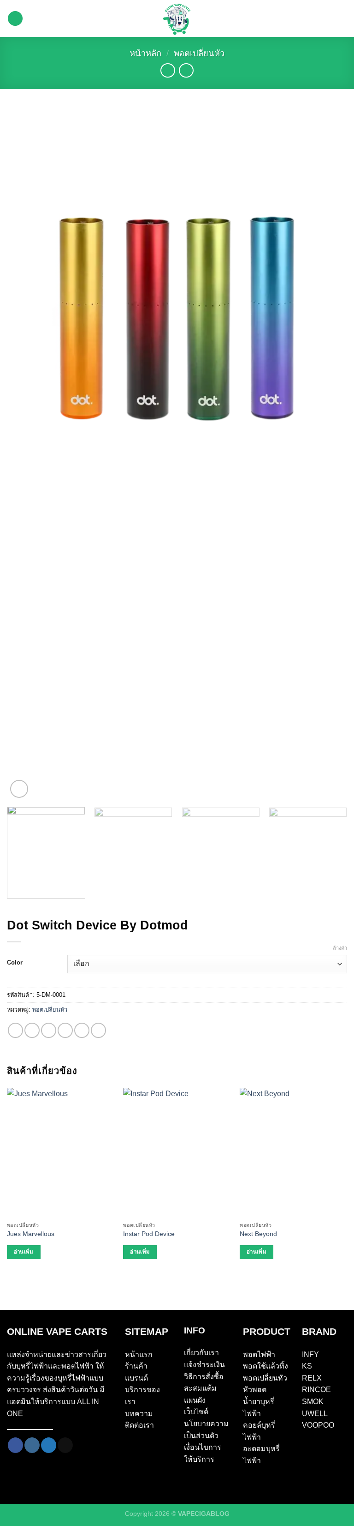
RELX (312, 1378)
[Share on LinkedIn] (98, 1030)
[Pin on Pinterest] (81, 1030)
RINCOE (316, 1389)
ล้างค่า (340, 948)
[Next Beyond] (293, 1152)
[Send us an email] (65, 1445)
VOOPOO (318, 1425)
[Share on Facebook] (32, 1030)
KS (307, 1366)
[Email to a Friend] (65, 1030)
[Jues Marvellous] (60, 1152)
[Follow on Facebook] (15, 1445)
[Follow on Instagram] (32, 1445)
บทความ (139, 1413)
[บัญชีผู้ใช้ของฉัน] (342, 18)
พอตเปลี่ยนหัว (199, 53)
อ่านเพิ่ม (24, 1252)
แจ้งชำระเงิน (204, 1365)
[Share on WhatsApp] (15, 1030)
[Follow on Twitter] (48, 1445)
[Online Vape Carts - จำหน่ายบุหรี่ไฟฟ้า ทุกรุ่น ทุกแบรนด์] (177, 18)
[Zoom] (19, 789)
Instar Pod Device (149, 1233)
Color (15, 962)
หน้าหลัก (145, 53)
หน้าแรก (139, 1354)
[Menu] (15, 18)
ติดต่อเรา (139, 1425)
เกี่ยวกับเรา (201, 1353)
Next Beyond (258, 1233)
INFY (310, 1354)
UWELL (315, 1413)
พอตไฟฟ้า (259, 1354)
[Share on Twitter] (48, 1030)
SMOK (313, 1401)
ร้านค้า (136, 1366)
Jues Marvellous (30, 1233)
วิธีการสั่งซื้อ (204, 1377)
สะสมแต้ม (200, 1388)
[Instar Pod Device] (176, 1152)
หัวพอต (254, 1389)
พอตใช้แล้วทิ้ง (265, 1366)
